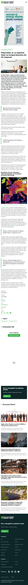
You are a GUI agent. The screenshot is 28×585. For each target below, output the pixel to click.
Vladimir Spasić (4, 304)
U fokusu (3, 552)
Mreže (16, 541)
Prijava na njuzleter (5, 561)
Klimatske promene (6, 49)
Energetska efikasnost (19, 539)
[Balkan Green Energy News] (7, 2)
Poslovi (16, 555)
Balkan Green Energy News (9, 580)
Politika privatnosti (5, 577)
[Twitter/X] (5, 313)
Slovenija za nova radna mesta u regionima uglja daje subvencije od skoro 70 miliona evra (14, 477)
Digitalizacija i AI (18, 549)
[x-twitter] (12, 571)
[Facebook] (2, 313)
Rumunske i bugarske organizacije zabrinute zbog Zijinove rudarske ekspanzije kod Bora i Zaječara (12, 504)
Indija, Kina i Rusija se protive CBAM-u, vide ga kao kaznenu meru (13, 424)
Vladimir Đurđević (5, 207)
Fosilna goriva (4, 549)
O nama (16, 564)
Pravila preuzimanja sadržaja (6, 567)
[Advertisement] (14, 362)
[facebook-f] (9, 571)
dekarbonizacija (4, 321)
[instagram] (15, 571)
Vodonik (16, 547)
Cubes (10, 582)
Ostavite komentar (14, 335)
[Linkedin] (8, 313)
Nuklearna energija (4, 547)
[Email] (11, 313)
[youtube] (18, 571)
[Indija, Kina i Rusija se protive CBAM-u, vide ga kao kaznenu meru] (14, 415)
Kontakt (16, 561)
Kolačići (12, 577)
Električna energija (4, 541)
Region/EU (3, 300)
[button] (26, 2)
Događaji (2, 555)
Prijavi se (7, 396)
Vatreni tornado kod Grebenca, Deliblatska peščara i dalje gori (11, 450)
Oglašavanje (3, 564)
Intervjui (16, 552)
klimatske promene (13, 321)
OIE (1, 539)
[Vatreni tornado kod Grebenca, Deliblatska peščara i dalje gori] (14, 440)
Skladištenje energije (19, 544)
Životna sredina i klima (5, 544)
